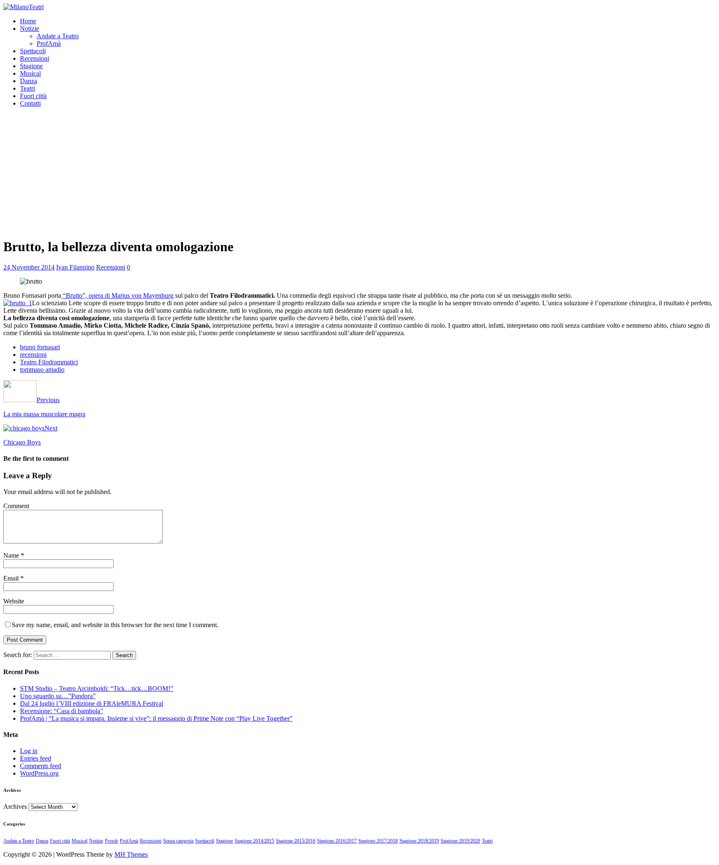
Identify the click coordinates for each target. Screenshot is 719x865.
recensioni (33, 354)
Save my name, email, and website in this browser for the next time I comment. (115, 624)
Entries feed (35, 758)
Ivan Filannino (75, 267)
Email (11, 578)
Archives (15, 806)
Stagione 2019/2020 (460, 841)
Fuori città (33, 95)
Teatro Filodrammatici (49, 362)
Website (13, 601)
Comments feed (40, 765)
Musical (30, 73)
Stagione (31, 65)
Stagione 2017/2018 (378, 841)
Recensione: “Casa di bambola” (61, 710)
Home (28, 21)
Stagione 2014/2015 (254, 841)
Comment (16, 505)
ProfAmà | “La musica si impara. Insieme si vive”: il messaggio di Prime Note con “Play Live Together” (156, 718)
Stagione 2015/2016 (295, 841)
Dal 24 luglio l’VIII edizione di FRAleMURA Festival (91, 703)
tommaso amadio (42, 369)
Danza (28, 80)
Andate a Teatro (58, 36)
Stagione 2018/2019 (419, 841)
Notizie (29, 28)
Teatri (27, 88)
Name (12, 555)
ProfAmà (49, 43)
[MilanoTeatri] (23, 6)
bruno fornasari (40, 347)
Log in (28, 750)
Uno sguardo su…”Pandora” (58, 695)
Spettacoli (33, 50)
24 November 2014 (29, 267)
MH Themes (131, 854)
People (111, 841)
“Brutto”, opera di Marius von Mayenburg (117, 295)
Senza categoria (178, 841)
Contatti (30, 103)
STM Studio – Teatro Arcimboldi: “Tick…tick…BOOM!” (96, 688)
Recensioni (34, 58)
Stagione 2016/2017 (337, 841)
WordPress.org (39, 773)
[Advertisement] (359, 172)
